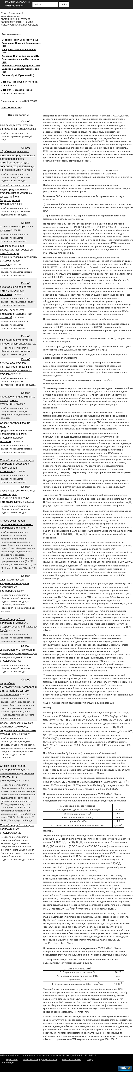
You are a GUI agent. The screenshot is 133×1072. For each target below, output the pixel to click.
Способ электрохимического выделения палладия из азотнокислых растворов (15, 583)
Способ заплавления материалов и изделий (16, 226)
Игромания (12, 1059)
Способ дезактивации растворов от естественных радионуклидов (16, 524)
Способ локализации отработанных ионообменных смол (16, 125)
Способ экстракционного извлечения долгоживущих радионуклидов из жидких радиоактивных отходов (18, 653)
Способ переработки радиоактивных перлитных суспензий (16, 314)
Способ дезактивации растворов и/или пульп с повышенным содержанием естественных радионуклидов (17, 773)
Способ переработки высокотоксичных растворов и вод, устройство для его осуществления (18, 687)
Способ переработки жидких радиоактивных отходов (17, 829)
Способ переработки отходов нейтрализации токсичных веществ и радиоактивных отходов (16, 366)
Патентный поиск (14, 5)
